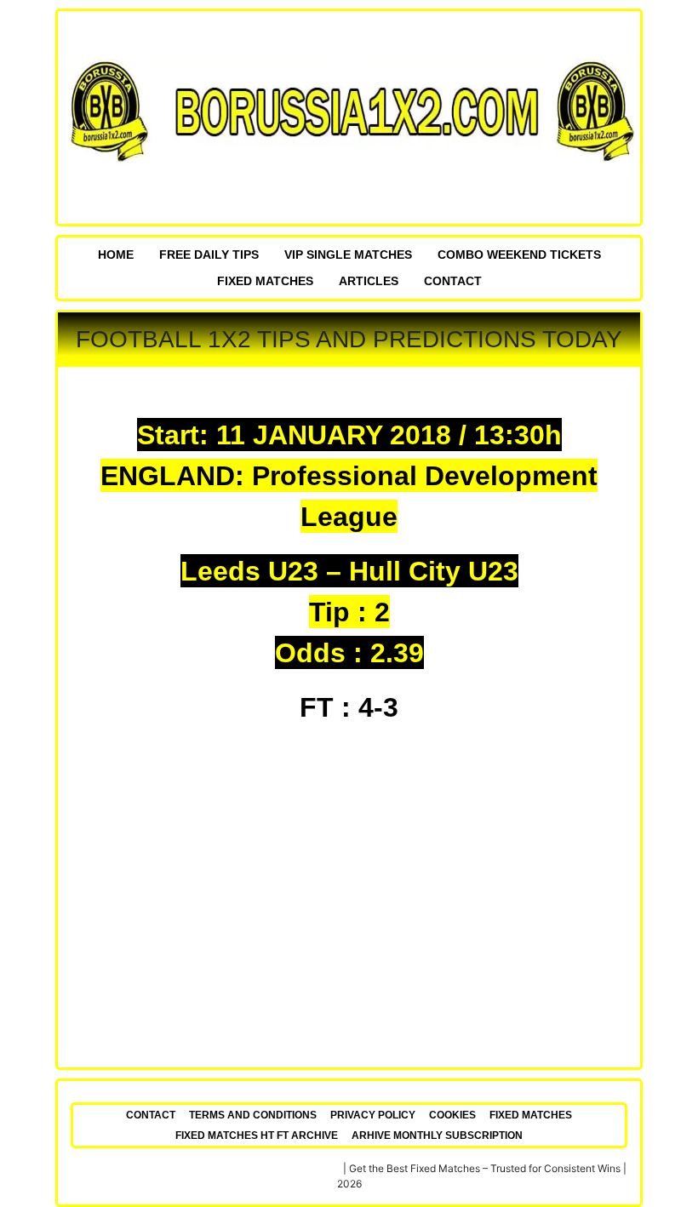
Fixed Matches (265, 281)
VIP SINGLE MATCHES (348, 254)
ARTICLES (368, 281)
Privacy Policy (372, 1115)
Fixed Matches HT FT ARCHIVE (256, 1135)
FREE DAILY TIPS (209, 254)
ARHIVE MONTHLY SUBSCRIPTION (437, 1135)
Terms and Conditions (253, 1115)
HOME (116, 254)
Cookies (452, 1115)
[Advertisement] (349, 901)
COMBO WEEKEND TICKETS (519, 254)
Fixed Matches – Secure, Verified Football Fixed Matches (206, 1168)
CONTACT (453, 281)
